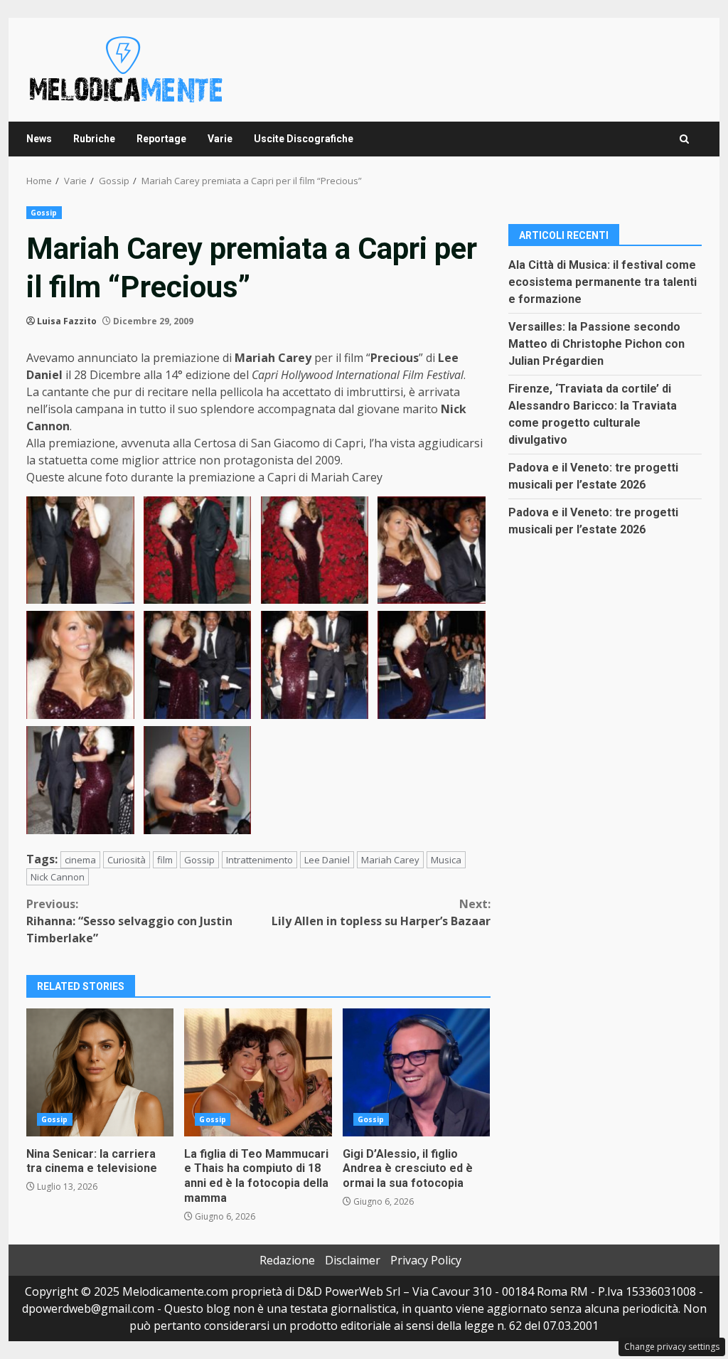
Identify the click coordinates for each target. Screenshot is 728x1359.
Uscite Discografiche (303, 138)
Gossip (44, 213)
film (165, 859)
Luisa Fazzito (67, 321)
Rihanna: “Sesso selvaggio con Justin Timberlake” (129, 921)
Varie (220, 138)
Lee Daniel (327, 859)
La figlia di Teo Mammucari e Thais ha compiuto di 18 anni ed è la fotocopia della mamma (257, 1072)
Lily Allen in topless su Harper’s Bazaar (381, 912)
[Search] (684, 139)
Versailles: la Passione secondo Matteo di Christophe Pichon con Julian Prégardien (596, 344)
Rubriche (94, 138)
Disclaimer (352, 1260)
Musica (446, 859)
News (39, 138)
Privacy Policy (425, 1260)
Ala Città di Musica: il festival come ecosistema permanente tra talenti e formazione (602, 282)
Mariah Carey (390, 859)
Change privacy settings (671, 1347)
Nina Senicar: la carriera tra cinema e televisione (99, 1072)
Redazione (287, 1260)
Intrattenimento (259, 859)
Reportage (161, 138)
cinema (80, 859)
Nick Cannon (58, 876)
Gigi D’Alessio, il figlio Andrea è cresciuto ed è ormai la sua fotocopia (416, 1072)
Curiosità (126, 859)
